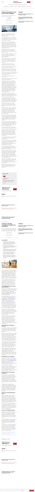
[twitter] (9, 23)
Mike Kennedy (5, 178)
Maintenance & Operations (21, 6)
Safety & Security (28, 6)
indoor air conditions (6, 293)
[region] (17, 490)
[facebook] (6, 23)
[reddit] (10, 23)
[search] (3, 2)
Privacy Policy (22, 490)
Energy (16, 6)
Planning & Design (6, 6)
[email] (11, 23)
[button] (2, 2)
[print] (16, 23)
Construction (12, 6)
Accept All (32, 490)
